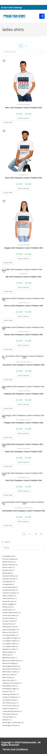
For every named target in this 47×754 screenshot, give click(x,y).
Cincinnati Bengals (23, 245)
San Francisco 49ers (23, 105)
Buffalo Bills (23, 274)
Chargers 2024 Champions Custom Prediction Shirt (23, 422)
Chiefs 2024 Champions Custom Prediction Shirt (23, 451)
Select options (23, 118)
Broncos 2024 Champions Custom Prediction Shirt (23, 305)
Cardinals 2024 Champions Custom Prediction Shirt (23, 394)
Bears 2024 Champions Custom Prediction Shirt (23, 178)
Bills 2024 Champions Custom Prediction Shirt (23, 277)
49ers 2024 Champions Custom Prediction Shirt (23, 107)
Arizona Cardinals (24, 391)
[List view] (26, 46)
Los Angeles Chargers (23, 420)
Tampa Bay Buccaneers (23, 362)
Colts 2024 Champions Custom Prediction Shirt (23, 480)
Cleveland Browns (23, 331)
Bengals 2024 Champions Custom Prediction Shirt (23, 248)
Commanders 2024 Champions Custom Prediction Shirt (23, 511)
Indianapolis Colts (23, 477)
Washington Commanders (23, 508)
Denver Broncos (23, 303)
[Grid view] (21, 46)
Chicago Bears (23, 175)
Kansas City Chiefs (23, 449)
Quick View (8, 122)
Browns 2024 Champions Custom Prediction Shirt (23, 334)
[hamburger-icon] (42, 16)
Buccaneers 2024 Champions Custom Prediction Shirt (23, 365)
